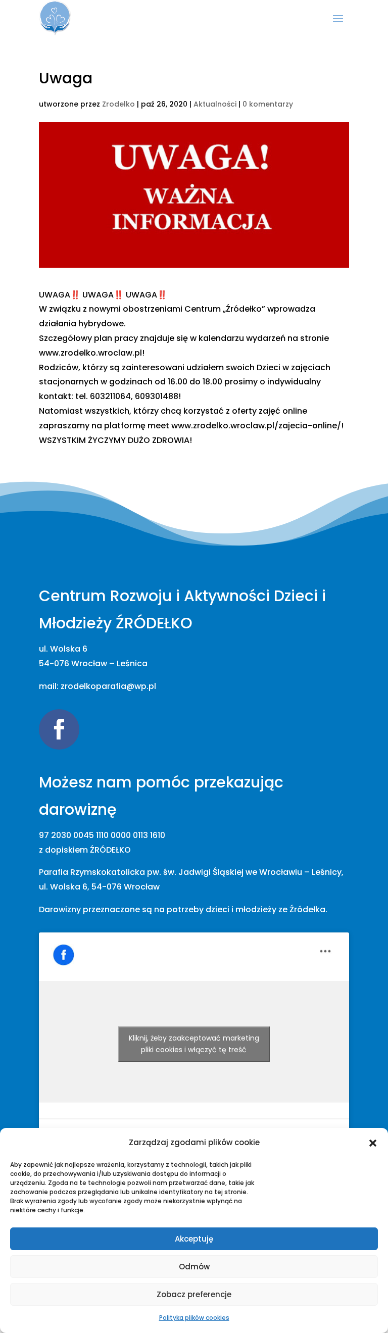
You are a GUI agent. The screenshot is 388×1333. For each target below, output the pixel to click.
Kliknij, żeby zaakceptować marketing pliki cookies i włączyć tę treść (194, 1044)
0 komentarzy (268, 104)
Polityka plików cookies (194, 1317)
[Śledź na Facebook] (59, 729)
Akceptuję (194, 1238)
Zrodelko (118, 104)
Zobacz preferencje (194, 1294)
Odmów (194, 1266)
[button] (373, 1143)
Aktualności (214, 104)
